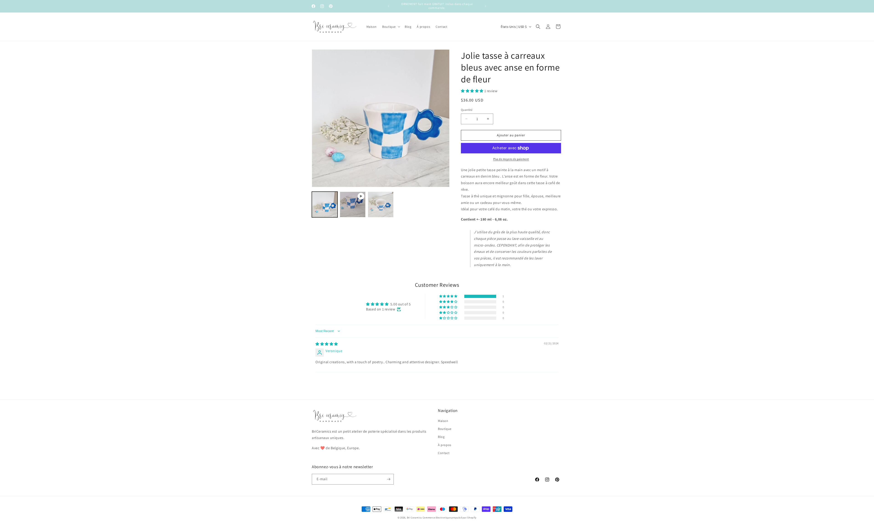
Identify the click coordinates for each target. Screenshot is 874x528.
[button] (390, 26)
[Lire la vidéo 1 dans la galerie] (353, 204)
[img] (326, 344)
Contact (444, 453)
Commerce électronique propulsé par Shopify (449, 517)
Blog (441, 437)
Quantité (466, 110)
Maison (443, 421)
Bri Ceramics (414, 517)
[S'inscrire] (389, 479)
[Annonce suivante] (485, 6)
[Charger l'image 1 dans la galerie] (325, 204)
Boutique (445, 429)
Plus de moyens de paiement (511, 159)
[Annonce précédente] (389, 6)
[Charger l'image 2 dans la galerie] (381, 204)
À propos (444, 445)
